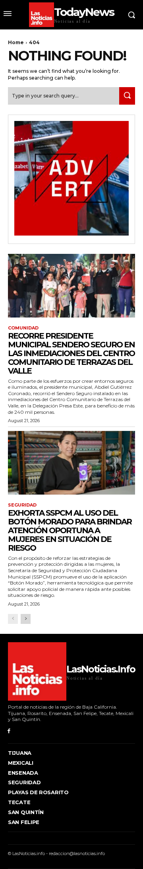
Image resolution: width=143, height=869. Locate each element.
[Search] (127, 95)
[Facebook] (9, 731)
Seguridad (22, 505)
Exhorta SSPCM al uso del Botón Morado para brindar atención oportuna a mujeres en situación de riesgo (69, 530)
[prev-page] (13, 619)
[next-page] (26, 619)
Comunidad (23, 328)
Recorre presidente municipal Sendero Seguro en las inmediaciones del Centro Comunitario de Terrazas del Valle (71, 353)
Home (16, 42)
